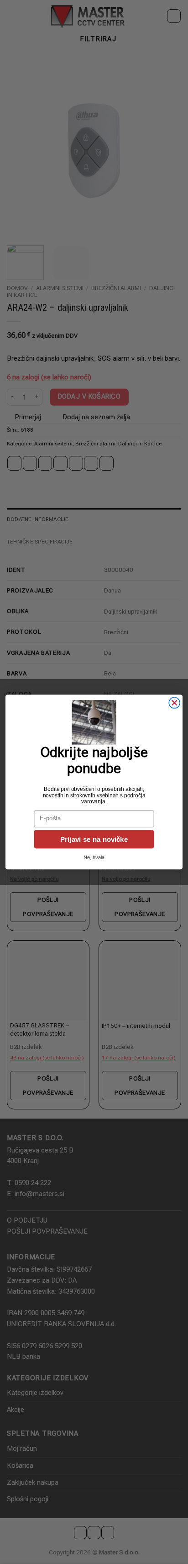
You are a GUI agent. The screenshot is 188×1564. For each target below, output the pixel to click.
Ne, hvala (94, 858)
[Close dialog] (174, 702)
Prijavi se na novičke (94, 839)
